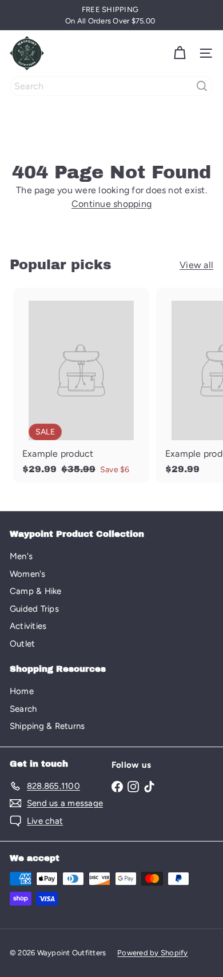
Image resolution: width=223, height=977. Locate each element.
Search (23, 709)
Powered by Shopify (152, 952)
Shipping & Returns (47, 726)
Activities (28, 626)
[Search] (201, 86)
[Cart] (179, 53)
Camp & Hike (36, 591)
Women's (28, 574)
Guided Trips (34, 609)
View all (196, 265)
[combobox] (111, 86)
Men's (21, 556)
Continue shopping (111, 203)
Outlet (22, 644)
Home (22, 691)
